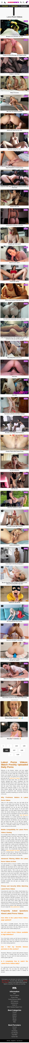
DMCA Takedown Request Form (14, 1007)
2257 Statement (14, 1001)
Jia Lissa (14, 1027)
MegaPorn (13, 1040)
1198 (22, 750)
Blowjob (14, 1020)
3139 (18, 754)
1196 (6, 750)
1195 (24, 746)
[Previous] (9, 746)
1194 (16, 746)
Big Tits (14, 1018)
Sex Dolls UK (19, 1040)
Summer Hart (14, 1036)
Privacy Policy (14, 997)
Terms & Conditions (14, 995)
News (14, 993)
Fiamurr (14, 1029)
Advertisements (14, 1003)
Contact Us (14, 1005)
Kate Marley (14, 1030)
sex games (24, 6)
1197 (14, 750)
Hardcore (14, 1016)
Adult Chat (14, 6)
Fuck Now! (5, 6)
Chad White (14, 1034)
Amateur (15, 1014)
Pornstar (15, 1012)
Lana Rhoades (14, 1032)
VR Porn (8, 1040)
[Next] (10, 754)
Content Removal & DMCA (14, 999)
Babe (14, 1021)
